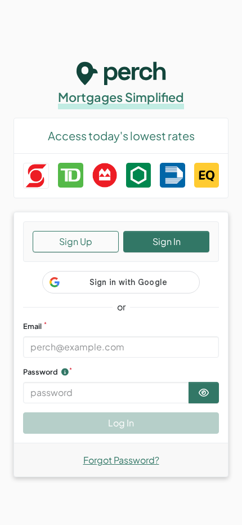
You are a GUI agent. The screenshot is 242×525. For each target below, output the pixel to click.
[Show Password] (204, 392)
